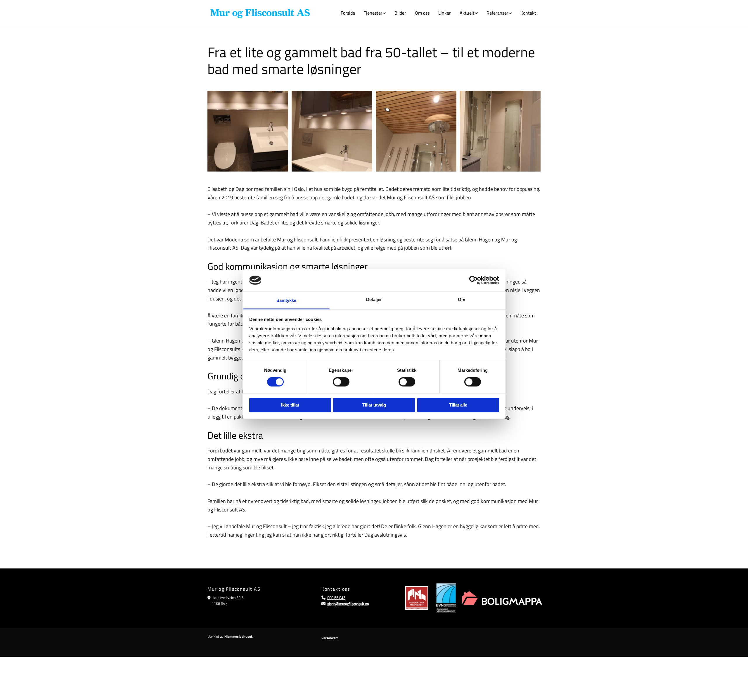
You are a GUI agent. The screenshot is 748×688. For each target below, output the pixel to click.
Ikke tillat (290, 404)
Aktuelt (467, 12)
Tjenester (373, 12)
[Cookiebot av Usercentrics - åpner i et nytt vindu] (473, 280)
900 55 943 (336, 597)
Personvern (330, 638)
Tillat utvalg (374, 404)
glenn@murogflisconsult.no (348, 603)
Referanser (497, 12)
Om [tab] (461, 299)
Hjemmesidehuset (238, 636)
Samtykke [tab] (286, 300)
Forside (348, 12)
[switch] (341, 382)
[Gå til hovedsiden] (260, 12)
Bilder (400, 12)
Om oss (422, 12)
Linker (444, 12)
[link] (374, 13)
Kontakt (528, 12)
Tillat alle (458, 404)
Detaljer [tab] (374, 299)
